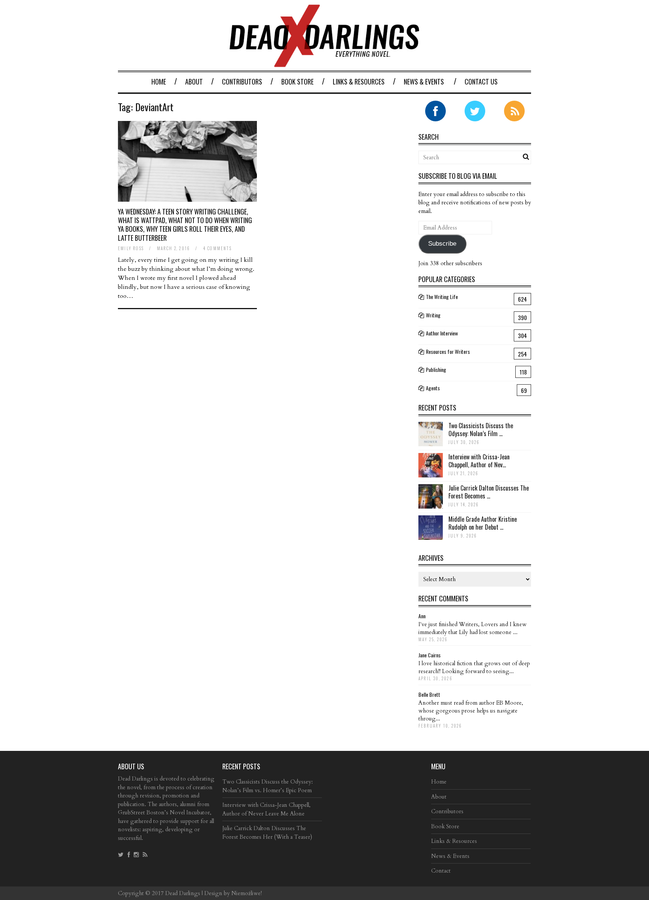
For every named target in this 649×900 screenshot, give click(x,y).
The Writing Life (442, 297)
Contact (441, 870)
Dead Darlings (182, 893)
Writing (433, 315)
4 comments (217, 248)
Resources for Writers (448, 351)
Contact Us (481, 81)
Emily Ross (131, 248)
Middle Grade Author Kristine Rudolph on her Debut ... (482, 523)
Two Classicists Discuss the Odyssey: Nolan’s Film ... (480, 429)
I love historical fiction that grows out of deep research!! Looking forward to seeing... (474, 667)
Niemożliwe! (246, 893)
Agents (433, 388)
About (194, 81)
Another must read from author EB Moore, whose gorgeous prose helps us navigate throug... (470, 710)
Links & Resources (359, 81)
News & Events (424, 81)
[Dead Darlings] (324, 63)
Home (158, 81)
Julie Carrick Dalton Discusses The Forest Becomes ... (488, 491)
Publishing (436, 369)
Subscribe (442, 243)
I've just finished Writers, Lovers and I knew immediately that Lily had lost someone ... (472, 628)
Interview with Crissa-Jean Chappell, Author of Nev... (479, 460)
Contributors (242, 81)
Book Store (297, 81)
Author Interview (442, 333)
